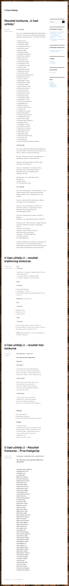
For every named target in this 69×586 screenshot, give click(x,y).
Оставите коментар (8, 31)
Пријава (52, 82)
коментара (53, 85)
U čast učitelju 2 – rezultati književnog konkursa (21, 259)
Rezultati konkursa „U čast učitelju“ (21, 22)
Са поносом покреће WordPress (17, 579)
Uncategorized (53, 72)
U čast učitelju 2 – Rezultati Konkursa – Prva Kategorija (21, 449)
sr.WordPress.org (54, 86)
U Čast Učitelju (11, 10)
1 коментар (6, 355)
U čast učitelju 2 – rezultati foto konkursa (24, 346)
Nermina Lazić (53, 50)
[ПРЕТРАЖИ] (63, 22)
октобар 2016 (53, 63)
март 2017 (53, 61)
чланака (53, 83)
